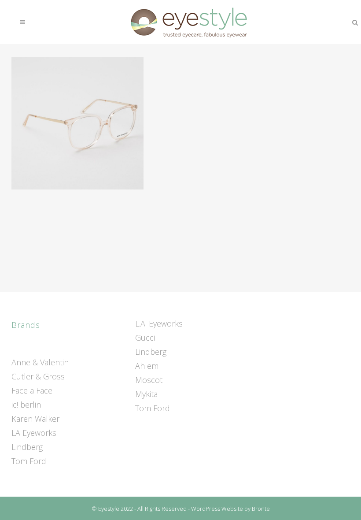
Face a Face (31, 390)
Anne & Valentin (40, 362)
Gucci (145, 337)
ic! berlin (26, 404)
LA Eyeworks (33, 433)
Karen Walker (35, 418)
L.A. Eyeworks (159, 323)
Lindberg (27, 447)
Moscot (148, 380)
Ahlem (146, 366)
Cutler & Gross (38, 376)
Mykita (146, 394)
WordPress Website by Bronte (230, 509)
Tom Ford (28, 461)
